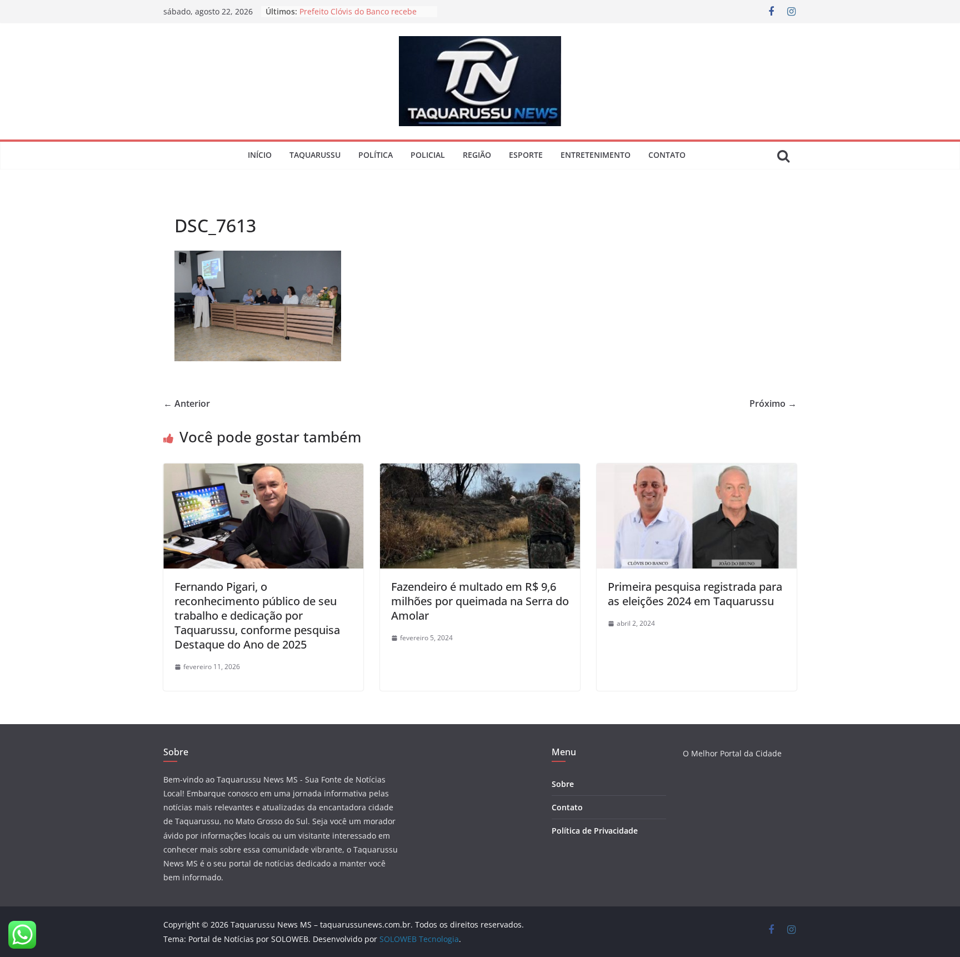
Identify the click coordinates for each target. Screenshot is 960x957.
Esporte (526, 154)
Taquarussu (315, 154)
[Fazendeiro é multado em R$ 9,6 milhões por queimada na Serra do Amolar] (480, 471)
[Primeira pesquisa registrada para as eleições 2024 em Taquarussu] (697, 471)
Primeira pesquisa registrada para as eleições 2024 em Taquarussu (695, 594)
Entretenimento (596, 154)
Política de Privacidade (595, 830)
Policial (428, 154)
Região (477, 154)
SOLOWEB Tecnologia (419, 939)
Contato (667, 154)
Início (260, 154)
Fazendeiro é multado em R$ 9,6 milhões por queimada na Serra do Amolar (480, 601)
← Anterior (186, 403)
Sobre (563, 784)
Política (375, 154)
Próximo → (773, 403)
